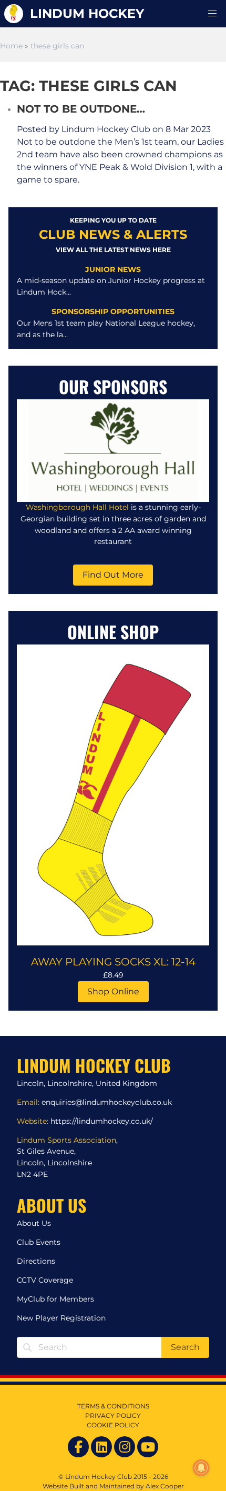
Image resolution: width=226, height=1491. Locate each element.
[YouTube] (147, 1446)
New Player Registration (61, 1318)
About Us (34, 1223)
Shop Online (113, 991)
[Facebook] (78, 1446)
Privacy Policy (113, 1415)
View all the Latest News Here (113, 250)
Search (185, 1347)
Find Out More (113, 575)
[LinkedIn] (101, 1446)
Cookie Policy (113, 1425)
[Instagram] (124, 1446)
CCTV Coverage (45, 1280)
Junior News (113, 269)
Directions (36, 1261)
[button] (212, 13)
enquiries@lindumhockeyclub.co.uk (107, 1102)
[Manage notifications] (201, 1467)
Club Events (38, 1242)
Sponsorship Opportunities (113, 311)
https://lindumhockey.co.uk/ (101, 1121)
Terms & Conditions (113, 1406)
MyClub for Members (55, 1299)
